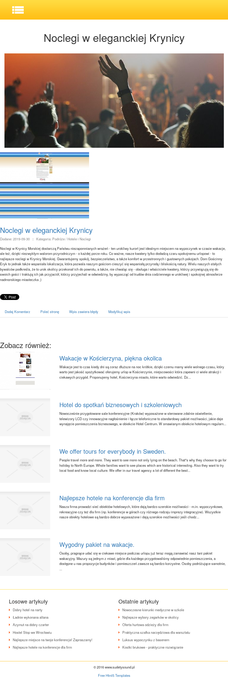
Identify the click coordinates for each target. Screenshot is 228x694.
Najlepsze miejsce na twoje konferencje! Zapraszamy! (52, 639)
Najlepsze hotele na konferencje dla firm (112, 497)
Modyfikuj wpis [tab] (119, 311)
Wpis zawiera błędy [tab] (83, 311)
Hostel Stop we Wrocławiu (32, 632)
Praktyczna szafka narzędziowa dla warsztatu (156, 632)
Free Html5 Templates (114, 675)
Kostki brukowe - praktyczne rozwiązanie (152, 647)
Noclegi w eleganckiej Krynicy (46, 230)
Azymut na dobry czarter (31, 624)
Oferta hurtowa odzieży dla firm (145, 624)
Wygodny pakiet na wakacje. (96, 544)
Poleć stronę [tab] (49, 311)
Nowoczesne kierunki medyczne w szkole (153, 609)
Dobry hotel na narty (27, 609)
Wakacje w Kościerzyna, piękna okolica (110, 358)
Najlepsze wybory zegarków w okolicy (150, 617)
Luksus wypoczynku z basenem (145, 639)
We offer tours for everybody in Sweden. (112, 451)
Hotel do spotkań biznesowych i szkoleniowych (120, 404)
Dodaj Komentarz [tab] (17, 311)
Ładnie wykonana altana (30, 617)
